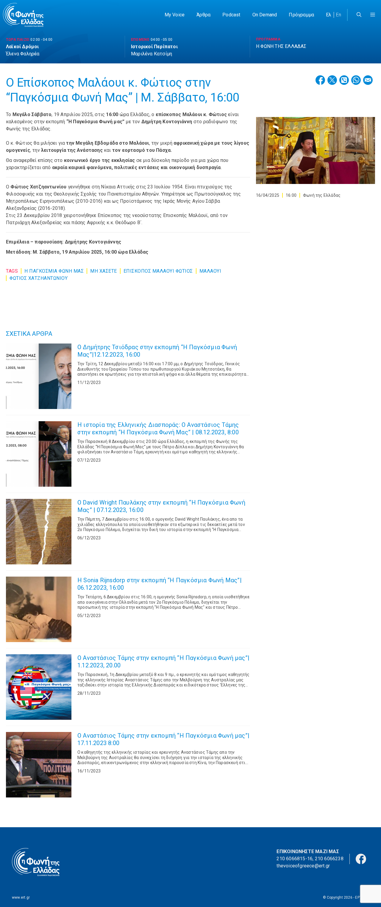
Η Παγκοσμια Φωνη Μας (54, 271)
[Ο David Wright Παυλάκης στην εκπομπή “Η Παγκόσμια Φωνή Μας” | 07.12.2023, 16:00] (38, 531)
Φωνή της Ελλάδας (322, 195)
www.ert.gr (21, 897)
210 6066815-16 (295, 858)
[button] (372, 15)
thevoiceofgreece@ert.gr (303, 866)
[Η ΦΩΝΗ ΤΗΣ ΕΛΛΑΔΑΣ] (23, 15)
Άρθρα (203, 15)
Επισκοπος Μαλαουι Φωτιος (158, 271)
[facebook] (361, 858)
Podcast (231, 15)
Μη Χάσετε (103, 271)
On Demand (264, 15)
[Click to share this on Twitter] (332, 80)
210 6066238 (329, 858)
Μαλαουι (210, 271)
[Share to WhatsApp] (356, 80)
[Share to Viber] (344, 80)
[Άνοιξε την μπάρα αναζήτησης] (359, 15)
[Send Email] (368, 80)
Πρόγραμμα (301, 15)
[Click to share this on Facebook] (320, 80)
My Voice (175, 15)
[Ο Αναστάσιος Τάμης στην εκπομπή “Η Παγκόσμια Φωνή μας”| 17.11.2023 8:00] (38, 764)
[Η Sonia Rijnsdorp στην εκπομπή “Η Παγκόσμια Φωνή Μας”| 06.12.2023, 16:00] (38, 609)
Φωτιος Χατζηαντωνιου (39, 278)
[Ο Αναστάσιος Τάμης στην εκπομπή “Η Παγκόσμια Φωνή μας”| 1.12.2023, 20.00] (38, 687)
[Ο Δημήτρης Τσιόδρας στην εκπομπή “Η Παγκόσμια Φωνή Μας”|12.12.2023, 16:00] (38, 376)
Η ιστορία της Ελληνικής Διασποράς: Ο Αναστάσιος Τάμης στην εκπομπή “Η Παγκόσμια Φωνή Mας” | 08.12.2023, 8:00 (158, 428)
